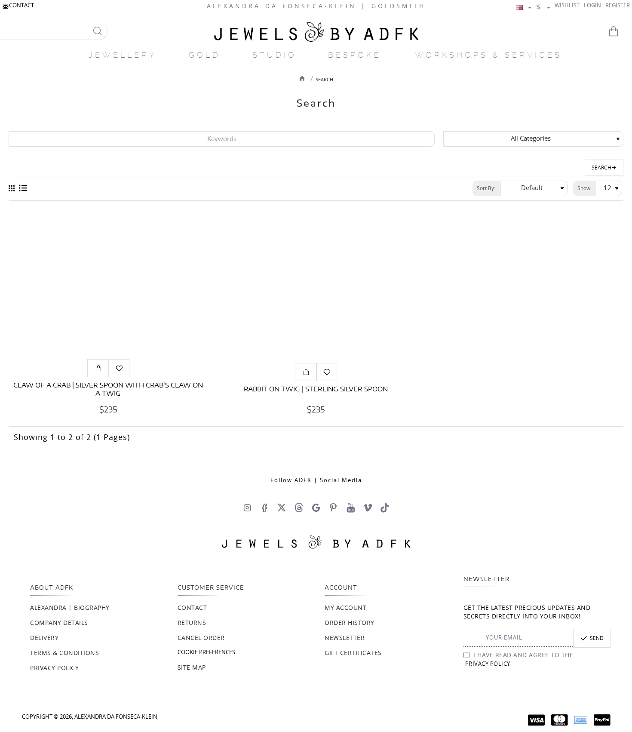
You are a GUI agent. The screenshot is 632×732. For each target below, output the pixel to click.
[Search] (97, 31)
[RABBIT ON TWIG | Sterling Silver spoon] (316, 284)
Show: (584, 188)
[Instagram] (247, 507)
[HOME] (302, 78)
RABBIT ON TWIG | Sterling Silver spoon (316, 389)
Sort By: (486, 188)
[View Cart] (619, 31)
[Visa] (536, 720)
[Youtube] (350, 507)
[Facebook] (264, 507)
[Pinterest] (333, 507)
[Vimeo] (367, 507)
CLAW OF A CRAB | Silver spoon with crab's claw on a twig (108, 389)
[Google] (316, 507)
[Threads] (298, 507)
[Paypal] (602, 720)
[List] (23, 188)
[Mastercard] (559, 720)
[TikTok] (384, 507)
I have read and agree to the (519, 659)
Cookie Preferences (206, 652)
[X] (281, 507)
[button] (98, 368)
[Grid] (12, 188)
